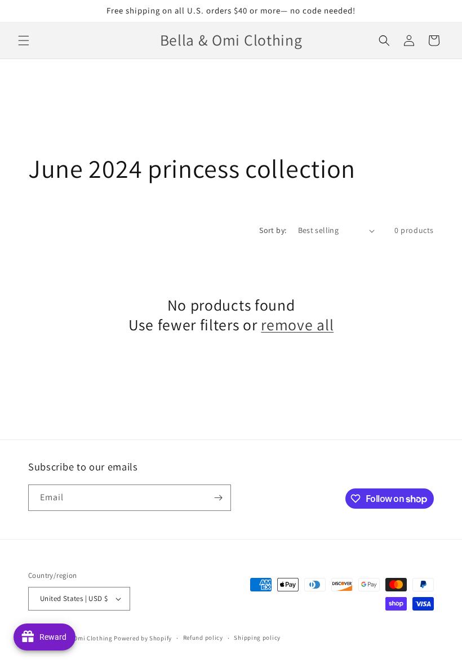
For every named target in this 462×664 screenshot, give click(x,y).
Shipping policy (257, 637)
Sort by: (272, 230)
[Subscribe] (218, 497)
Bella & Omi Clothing (82, 638)
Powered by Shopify (143, 638)
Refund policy (203, 637)
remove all (297, 325)
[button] (23, 40)
